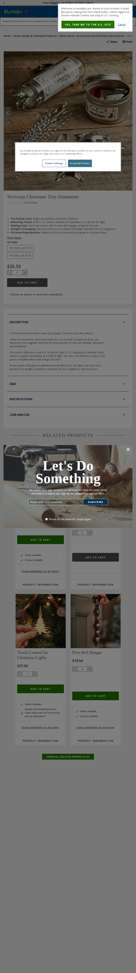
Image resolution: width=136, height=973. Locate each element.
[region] (68, 157)
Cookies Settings (54, 163)
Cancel (122, 24)
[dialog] (95, 18)
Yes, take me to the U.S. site (88, 24)
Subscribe (95, 502)
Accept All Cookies (80, 163)
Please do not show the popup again (70, 519)
